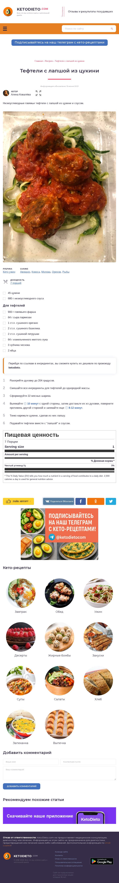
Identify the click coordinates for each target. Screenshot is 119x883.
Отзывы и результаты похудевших (90, 11)
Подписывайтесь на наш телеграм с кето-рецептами (59, 42)
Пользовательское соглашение (68, 862)
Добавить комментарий (21, 786)
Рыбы (65, 271)
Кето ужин (9, 271)
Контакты (59, 855)
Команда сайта (61, 852)
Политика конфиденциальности (69, 866)
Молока (45, 271)
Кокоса (36, 271)
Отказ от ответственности (66, 859)
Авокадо (25, 271)
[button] (38, 92)
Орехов (56, 271)
